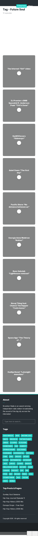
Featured (29, 453)
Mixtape (23, 467)
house (5, 460)
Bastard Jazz (26, 435)
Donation (21, 6)
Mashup (28, 463)
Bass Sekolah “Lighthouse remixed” (19, 272)
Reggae (17, 474)
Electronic (21, 449)
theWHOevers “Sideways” (19, 137)
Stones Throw (8, 477)
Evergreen (7, 453)
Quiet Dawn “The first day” (19, 171)
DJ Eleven (22, 442)
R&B (27, 470)
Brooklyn (13, 439)
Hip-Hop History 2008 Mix (13, 509)
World (12, 481)
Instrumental (15, 460)
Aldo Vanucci (8, 435)
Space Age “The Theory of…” (19, 339)
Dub (16, 446)
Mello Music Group (10, 467)
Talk (18, 477)
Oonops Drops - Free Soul (13, 505)
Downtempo (7, 446)
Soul (31, 474)
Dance (5, 442)
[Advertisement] (19, 34)
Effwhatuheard (9, 449)
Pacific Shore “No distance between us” (19, 206)
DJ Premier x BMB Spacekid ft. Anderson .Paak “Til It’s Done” (19, 103)
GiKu (11, 456)
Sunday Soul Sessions (11, 494)
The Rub (25, 477)
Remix (24, 474)
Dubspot (23, 446)
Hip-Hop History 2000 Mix (13, 502)
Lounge (20, 463)
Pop (21, 470)
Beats (5, 439)
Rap (10, 474)
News (30, 467)
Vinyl (5, 481)
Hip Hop (26, 456)
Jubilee (12, 463)
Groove (18, 456)
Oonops (6, 470)
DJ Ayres (13, 442)
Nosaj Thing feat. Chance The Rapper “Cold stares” (19, 305)
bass (17, 435)
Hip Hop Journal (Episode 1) (14, 498)
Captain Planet (25, 439)
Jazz (5, 463)
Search (32, 421)
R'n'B (5, 474)
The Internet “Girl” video (19, 69)
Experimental (19, 453)
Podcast (15, 470)
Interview (27, 460)
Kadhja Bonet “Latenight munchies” (19, 373)
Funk (5, 456)
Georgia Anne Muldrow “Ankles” (19, 239)
